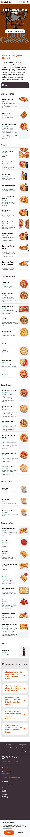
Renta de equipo (22, 751)
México (13, 761)
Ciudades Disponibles (22, 748)
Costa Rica (9, 761)
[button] (15, 31)
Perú (17, 761)
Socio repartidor (22, 744)
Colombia (4, 761)
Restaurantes (7, 744)
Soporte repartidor (8, 748)
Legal (7, 751)
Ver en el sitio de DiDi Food (15, 31)
